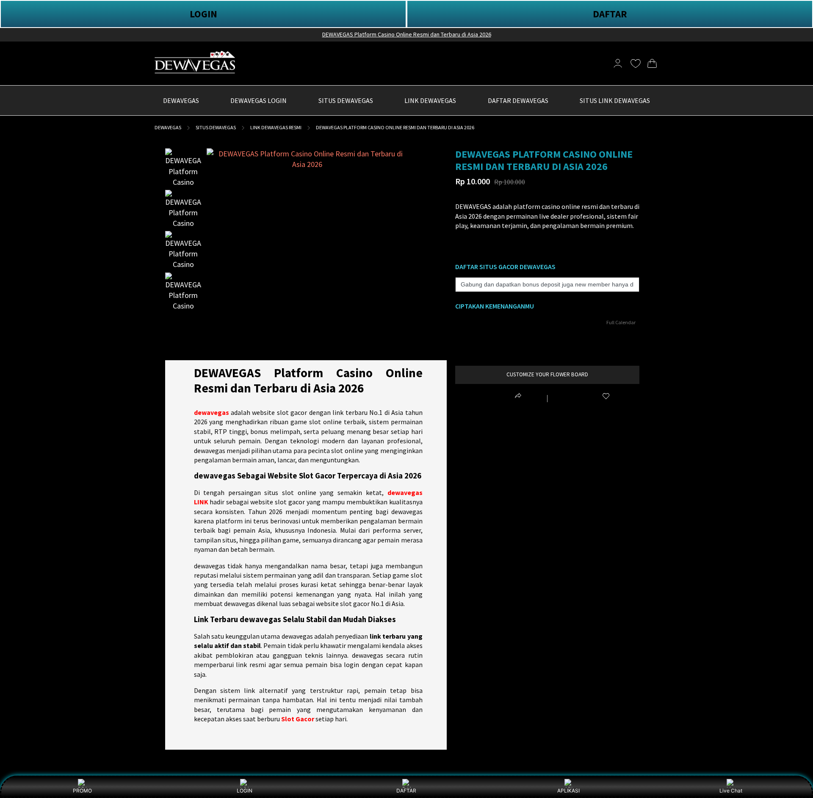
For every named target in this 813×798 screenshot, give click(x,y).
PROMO (82, 790)
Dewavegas (168, 127)
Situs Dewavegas (216, 127)
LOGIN (203, 14)
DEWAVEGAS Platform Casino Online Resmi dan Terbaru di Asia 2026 (406, 34)
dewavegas (211, 412)
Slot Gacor (297, 719)
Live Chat (730, 790)
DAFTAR (610, 14)
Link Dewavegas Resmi (275, 127)
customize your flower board (547, 374)
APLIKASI (568, 790)
